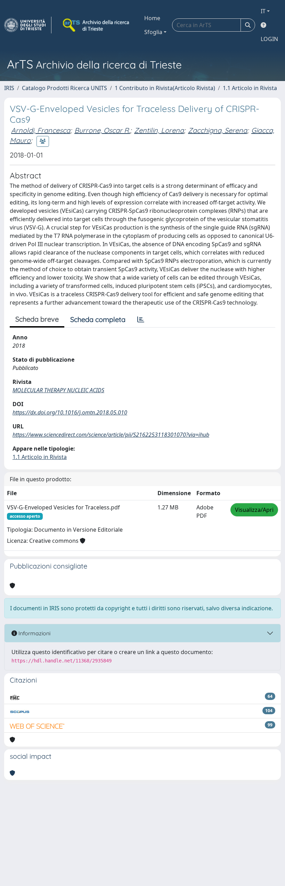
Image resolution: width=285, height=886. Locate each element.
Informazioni (33, 633)
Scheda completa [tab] (97, 319)
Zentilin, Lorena (159, 130)
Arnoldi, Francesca (40, 130)
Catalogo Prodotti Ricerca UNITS (64, 88)
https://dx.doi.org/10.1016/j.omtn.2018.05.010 (70, 412)
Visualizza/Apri (254, 510)
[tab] (140, 319)
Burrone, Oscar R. (102, 130)
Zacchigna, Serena (217, 130)
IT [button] (263, 11)
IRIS (9, 88)
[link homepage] (27, 25)
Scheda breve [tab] (37, 319)
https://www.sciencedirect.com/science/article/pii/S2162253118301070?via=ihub (111, 434)
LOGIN (269, 39)
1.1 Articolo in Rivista (250, 88)
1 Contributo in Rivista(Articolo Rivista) (165, 88)
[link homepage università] (96, 25)
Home (152, 18)
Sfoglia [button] (153, 32)
